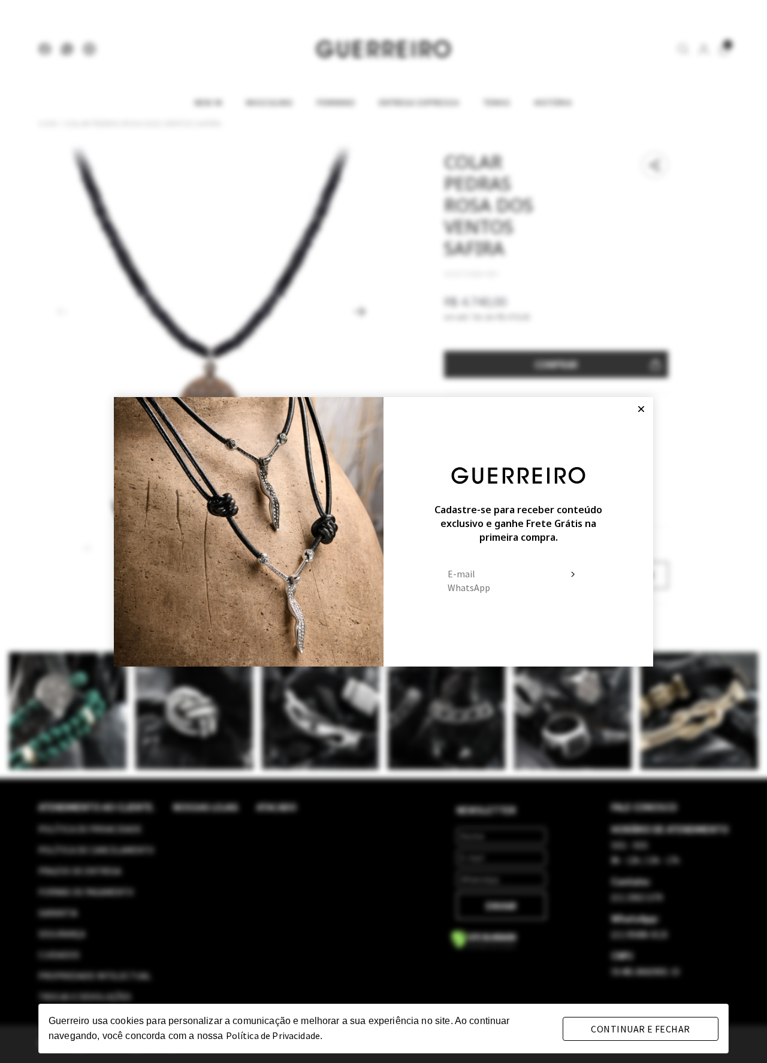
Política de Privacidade (273, 1035)
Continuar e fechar (640, 1029)
